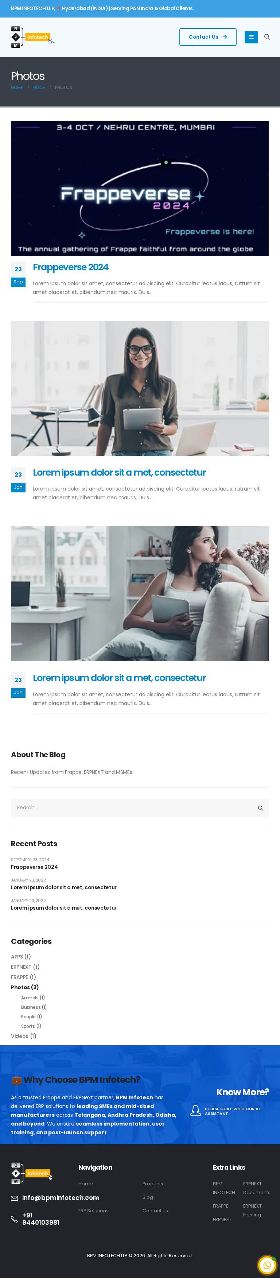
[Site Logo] (33, 37)
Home (85, 1184)
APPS (17, 956)
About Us (88, 1197)
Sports (28, 1026)
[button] (267, 37)
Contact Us (204, 37)
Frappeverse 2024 (71, 267)
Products (153, 1184)
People (28, 1017)
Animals (30, 998)
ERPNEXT (21, 967)
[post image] (140, 188)
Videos (19, 1036)
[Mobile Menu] (251, 37)
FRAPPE (19, 977)
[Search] (260, 808)
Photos (20, 987)
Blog (148, 1197)
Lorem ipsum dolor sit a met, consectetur (119, 472)
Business (30, 1007)
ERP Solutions (93, 1211)
